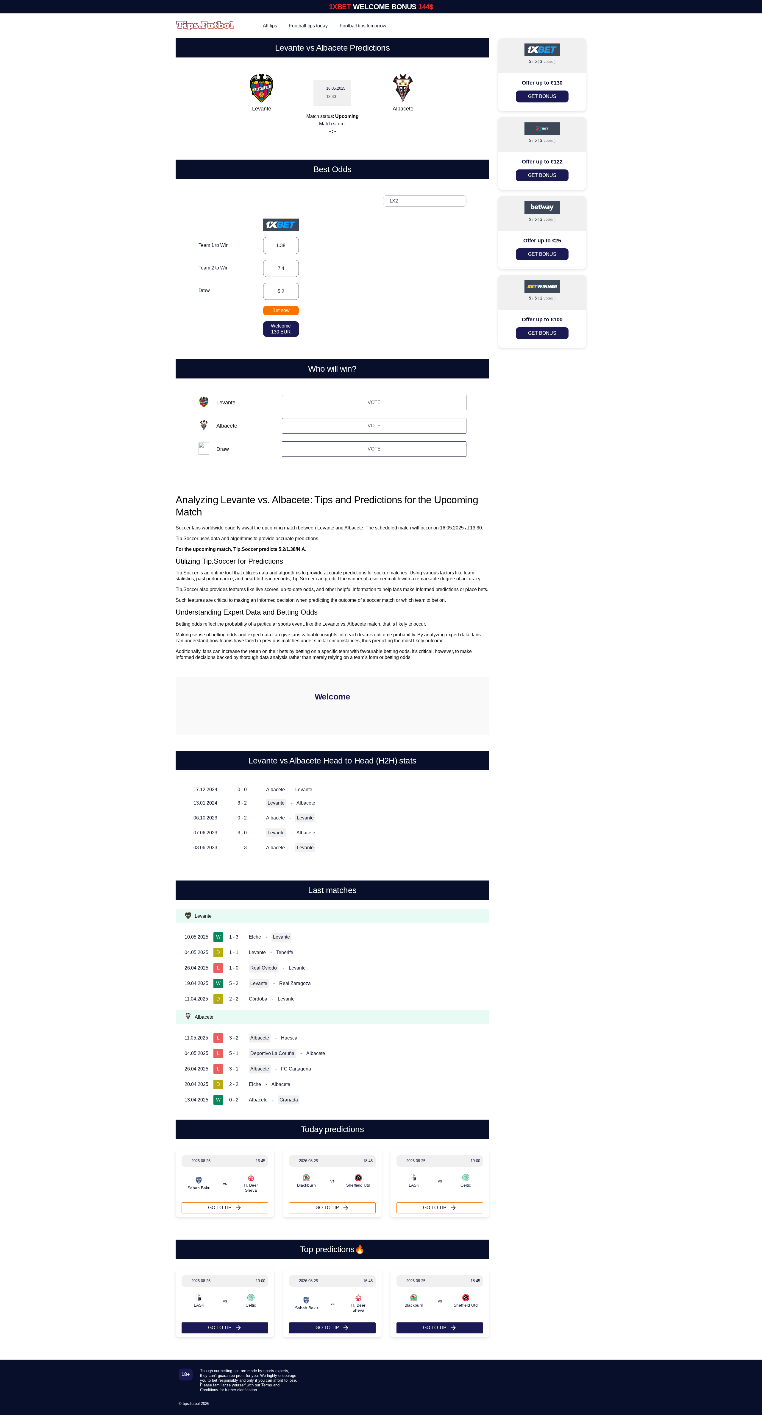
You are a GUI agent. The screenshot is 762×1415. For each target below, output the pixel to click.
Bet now (281, 310)
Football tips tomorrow (363, 25)
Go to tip (220, 1207)
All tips (270, 25)
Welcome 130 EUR (281, 328)
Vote (374, 402)
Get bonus (542, 96)
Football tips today (308, 25)
